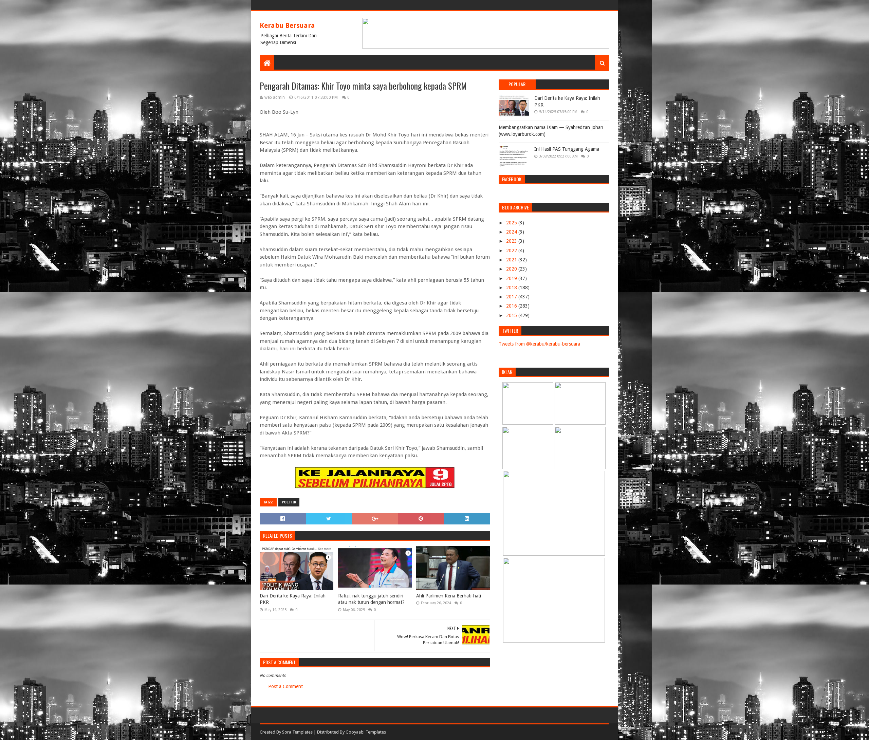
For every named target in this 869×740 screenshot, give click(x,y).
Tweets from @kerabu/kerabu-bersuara (539, 344)
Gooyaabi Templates (366, 732)
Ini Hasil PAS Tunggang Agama (566, 149)
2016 (512, 306)
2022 (512, 250)
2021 (512, 259)
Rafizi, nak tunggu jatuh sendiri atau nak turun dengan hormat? (371, 599)
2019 (512, 278)
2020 (512, 269)
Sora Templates (297, 732)
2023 (512, 241)
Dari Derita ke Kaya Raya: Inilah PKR (293, 599)
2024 (512, 232)
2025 (512, 222)
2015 (512, 315)
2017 (512, 296)
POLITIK (289, 502)
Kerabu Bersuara (287, 25)
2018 (512, 287)
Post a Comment (285, 686)
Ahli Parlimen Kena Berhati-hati (448, 595)
